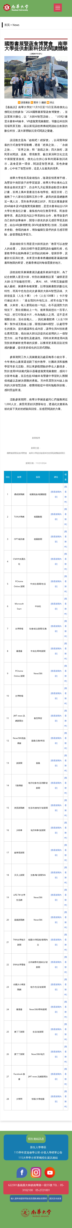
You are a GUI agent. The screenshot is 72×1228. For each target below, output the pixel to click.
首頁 (7, 24)
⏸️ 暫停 (34, 102)
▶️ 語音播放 (24, 102)
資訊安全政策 (55, 1198)
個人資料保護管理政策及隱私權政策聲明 (29, 1198)
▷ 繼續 (42, 102)
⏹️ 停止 (50, 102)
